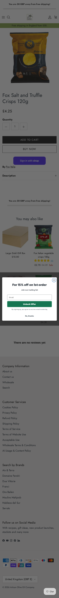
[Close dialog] (54, 280)
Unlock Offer (29, 304)
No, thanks (29, 316)
